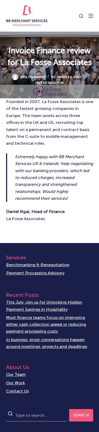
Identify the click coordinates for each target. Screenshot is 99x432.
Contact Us (17, 391)
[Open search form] (81, 16)
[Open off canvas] (90, 15)
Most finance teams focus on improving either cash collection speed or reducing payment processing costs (46, 324)
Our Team (16, 374)
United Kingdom (49, 83)
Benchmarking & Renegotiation (37, 264)
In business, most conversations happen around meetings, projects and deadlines (46, 343)
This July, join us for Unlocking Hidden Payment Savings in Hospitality (44, 306)
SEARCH (81, 415)
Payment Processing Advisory (35, 272)
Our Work (15, 382)
